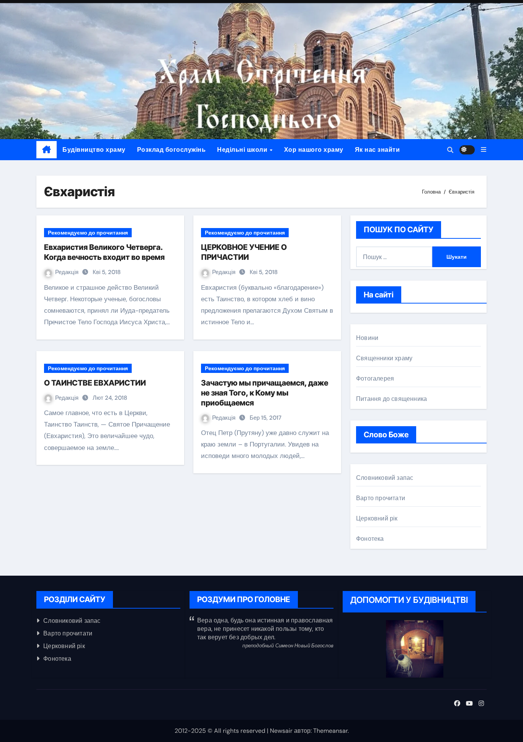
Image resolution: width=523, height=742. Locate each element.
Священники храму (384, 358)
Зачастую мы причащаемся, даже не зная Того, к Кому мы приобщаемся (264, 392)
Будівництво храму (94, 150)
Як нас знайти (377, 150)
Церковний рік (377, 518)
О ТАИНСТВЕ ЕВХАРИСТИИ (95, 382)
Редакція (67, 272)
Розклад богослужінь (171, 150)
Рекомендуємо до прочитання (88, 232)
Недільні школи (243, 150)
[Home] (46, 150)
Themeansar (330, 731)
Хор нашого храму (313, 150)
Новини (367, 338)
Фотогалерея (375, 378)
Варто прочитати (380, 498)
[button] (484, 149)
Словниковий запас (384, 478)
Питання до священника (391, 399)
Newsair (281, 731)
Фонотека (370, 539)
